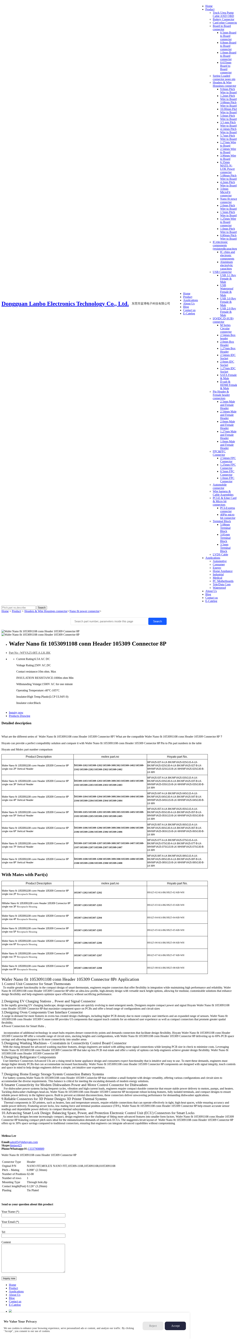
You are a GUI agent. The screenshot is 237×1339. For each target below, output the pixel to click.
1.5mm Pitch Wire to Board (228, 214)
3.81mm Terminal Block (225, 538)
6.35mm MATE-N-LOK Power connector (227, 167)
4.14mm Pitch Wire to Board (228, 130)
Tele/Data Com (222, 584)
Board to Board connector (222, 27)
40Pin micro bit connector (227, 516)
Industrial (218, 574)
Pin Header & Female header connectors (221, 395)
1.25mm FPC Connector (228, 466)
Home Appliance (223, 571)
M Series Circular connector (226, 328)
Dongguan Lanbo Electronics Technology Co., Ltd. (65, 303)
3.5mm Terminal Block (225, 548)
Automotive (220, 561)
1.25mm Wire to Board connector (228, 222)
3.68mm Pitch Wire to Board (228, 104)
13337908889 (36, 1148)
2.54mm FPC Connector (228, 459)
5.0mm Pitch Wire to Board (228, 117)
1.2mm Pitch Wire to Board (228, 97)
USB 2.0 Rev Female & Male (228, 312)
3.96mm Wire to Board (228, 157)
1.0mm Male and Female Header (227, 445)
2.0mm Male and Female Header (227, 425)
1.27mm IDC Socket (228, 370)
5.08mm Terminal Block (225, 528)
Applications (190, 300)
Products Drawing (19, 715)
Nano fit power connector (84, 611)
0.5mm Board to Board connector (228, 36)
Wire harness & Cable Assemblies (223, 493)
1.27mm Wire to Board (228, 144)
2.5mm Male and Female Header (227, 405)
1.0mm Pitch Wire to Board (228, 230)
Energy (217, 567)
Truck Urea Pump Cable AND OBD (223, 14)
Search (157, 621)
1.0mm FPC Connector (227, 479)
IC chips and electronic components (227, 255)
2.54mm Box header (228, 337)
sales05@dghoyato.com (24, 1142)
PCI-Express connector (227, 509)
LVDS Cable (220, 554)
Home (186, 293)
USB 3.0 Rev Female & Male (228, 302)
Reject (153, 1325)
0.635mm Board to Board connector (226, 67)
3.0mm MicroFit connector (226, 192)
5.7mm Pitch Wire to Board (228, 137)
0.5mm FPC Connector (227, 473)
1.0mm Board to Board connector (228, 56)
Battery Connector (223, 19)
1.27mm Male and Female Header (228, 435)
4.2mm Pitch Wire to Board (228, 184)
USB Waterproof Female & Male (226, 290)
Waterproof (219, 587)
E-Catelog (189, 313)
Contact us (189, 310)
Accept (175, 1325)
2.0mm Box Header (227, 343)
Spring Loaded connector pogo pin (224, 77)
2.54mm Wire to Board (228, 150)
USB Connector (222, 271)
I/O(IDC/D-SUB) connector (223, 320)
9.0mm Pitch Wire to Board (228, 91)
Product (187, 296)
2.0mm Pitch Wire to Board (228, 207)
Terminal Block (222, 521)
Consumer (219, 564)
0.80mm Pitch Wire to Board (228, 237)
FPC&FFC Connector (219, 453)
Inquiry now (16, 712)
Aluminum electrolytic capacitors (226, 265)
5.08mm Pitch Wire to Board (228, 177)
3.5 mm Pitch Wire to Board (228, 124)
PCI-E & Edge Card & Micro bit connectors (224, 501)
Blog (186, 306)
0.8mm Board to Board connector (228, 46)
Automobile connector (220, 486)
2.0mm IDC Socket (227, 363)
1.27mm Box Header (228, 350)
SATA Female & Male (228, 376)
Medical (217, 577)
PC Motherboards (223, 581)
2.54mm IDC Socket (228, 356)
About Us (189, 303)
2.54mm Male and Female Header (228, 415)
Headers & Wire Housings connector (224, 84)
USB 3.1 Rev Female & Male (228, 278)
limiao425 (16, 1145)
